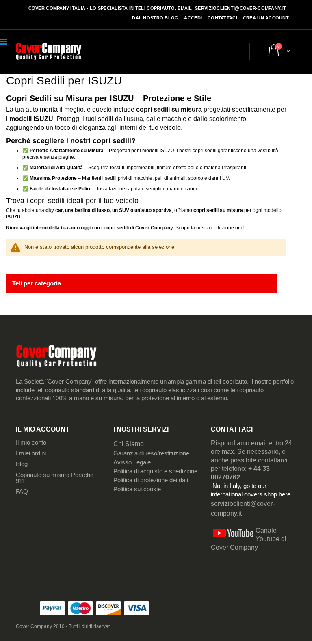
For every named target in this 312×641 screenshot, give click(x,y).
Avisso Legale (132, 462)
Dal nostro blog (155, 17)
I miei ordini (31, 453)
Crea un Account (266, 17)
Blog (22, 464)
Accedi (193, 17)
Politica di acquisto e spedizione (155, 471)
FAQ (22, 491)
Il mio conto (31, 442)
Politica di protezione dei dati (150, 480)
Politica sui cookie (137, 489)
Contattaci (222, 17)
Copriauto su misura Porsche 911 (54, 478)
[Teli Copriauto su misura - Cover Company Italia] (48, 52)
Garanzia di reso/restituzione (151, 453)
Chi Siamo (128, 443)
